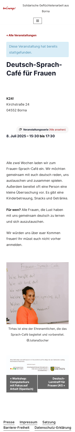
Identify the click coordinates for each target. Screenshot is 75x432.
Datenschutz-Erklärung (53, 427)
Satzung (49, 422)
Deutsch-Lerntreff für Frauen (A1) (56, 382)
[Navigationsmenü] (37, 21)
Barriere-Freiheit (16, 427)
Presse (9, 422)
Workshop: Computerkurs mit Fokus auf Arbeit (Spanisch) (21, 384)
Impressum (28, 422)
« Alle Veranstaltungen (21, 35)
